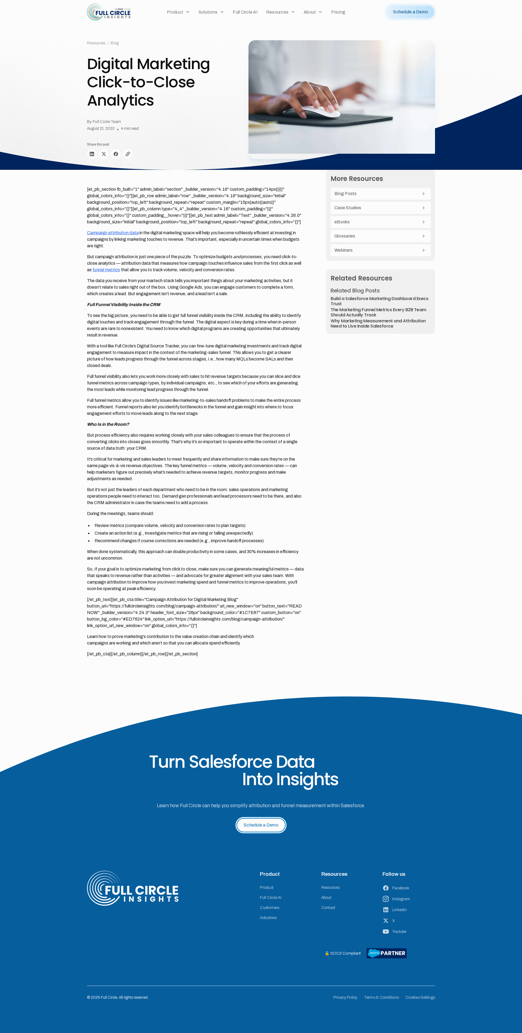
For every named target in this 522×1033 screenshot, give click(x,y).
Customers (269, 908)
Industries (268, 918)
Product (267, 888)
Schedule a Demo (410, 12)
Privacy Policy (345, 997)
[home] (108, 12)
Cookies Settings (420, 997)
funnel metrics (106, 269)
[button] (178, 12)
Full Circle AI (245, 12)
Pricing (338, 12)
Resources (330, 888)
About (326, 898)
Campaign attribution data (113, 232)
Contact (328, 908)
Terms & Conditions (381, 997)
